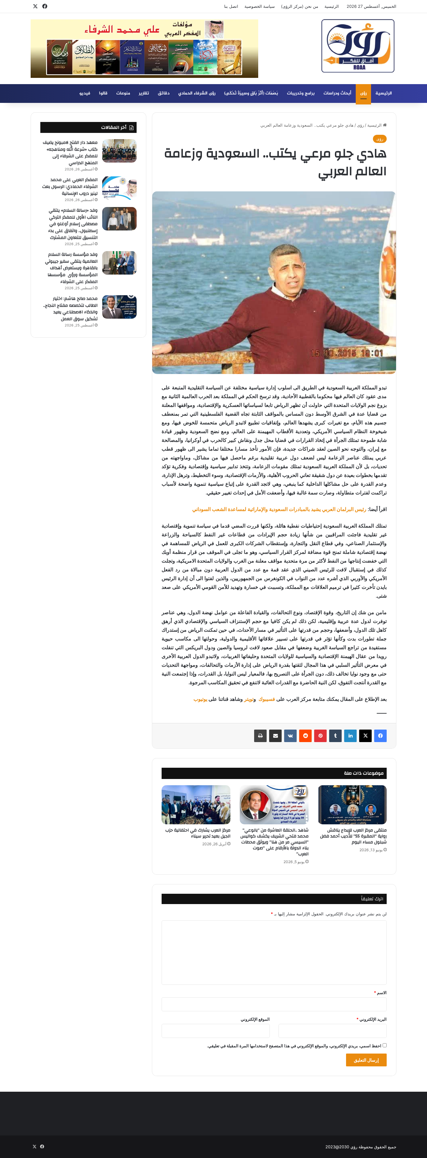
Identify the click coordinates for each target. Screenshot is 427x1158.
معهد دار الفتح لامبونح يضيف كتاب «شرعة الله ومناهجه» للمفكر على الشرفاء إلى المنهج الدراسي (70, 153)
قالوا (103, 93)
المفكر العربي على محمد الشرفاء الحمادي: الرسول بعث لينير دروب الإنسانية (70, 186)
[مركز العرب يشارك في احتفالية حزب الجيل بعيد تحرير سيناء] (196, 804)
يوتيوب (200, 699)
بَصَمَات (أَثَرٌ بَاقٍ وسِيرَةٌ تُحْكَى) (251, 93)
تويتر (249, 699)
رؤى (363, 93)
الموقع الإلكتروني (255, 1019)
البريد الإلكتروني (371, 1019)
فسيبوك (266, 699)
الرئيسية (331, 6)
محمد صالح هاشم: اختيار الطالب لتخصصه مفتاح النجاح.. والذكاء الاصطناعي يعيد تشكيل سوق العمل (70, 309)
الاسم (380, 992)
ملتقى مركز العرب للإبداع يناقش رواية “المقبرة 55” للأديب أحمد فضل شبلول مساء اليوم (353, 836)
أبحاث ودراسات (337, 93)
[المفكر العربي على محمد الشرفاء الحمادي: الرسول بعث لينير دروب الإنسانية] (119, 188)
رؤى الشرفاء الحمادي (196, 93)
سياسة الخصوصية (259, 6)
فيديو (84, 93)
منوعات (123, 93)
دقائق (163, 93)
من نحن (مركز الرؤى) (299, 6)
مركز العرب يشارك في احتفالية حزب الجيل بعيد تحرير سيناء (197, 833)
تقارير (144, 93)
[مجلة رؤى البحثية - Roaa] (357, 46)
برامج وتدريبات (301, 93)
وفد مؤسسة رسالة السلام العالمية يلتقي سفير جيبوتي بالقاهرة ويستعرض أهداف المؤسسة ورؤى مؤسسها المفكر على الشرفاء (71, 268)
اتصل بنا (231, 6)
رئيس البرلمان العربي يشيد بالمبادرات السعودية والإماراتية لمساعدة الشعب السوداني (279, 509)
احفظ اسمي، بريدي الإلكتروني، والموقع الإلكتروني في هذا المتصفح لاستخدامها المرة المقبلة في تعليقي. (294, 1045)
